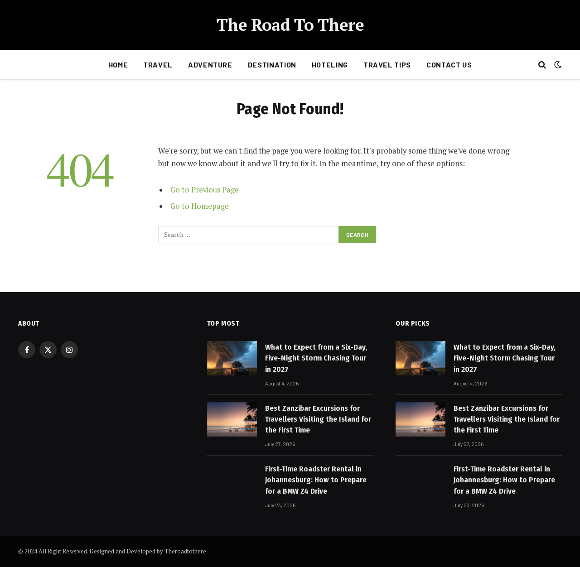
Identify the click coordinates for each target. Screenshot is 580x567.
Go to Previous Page (204, 190)
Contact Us (449, 64)
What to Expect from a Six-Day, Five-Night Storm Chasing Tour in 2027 (316, 358)
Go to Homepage (199, 206)
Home (118, 64)
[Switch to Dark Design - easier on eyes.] (557, 65)
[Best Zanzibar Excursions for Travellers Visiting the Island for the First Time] (232, 419)
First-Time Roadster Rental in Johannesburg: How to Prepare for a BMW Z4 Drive (316, 480)
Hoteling (330, 64)
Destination (272, 64)
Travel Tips (387, 64)
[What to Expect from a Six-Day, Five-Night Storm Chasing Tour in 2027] (232, 358)
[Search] (542, 65)
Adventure (210, 64)
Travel (158, 64)
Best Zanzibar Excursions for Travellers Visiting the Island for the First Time (318, 419)
